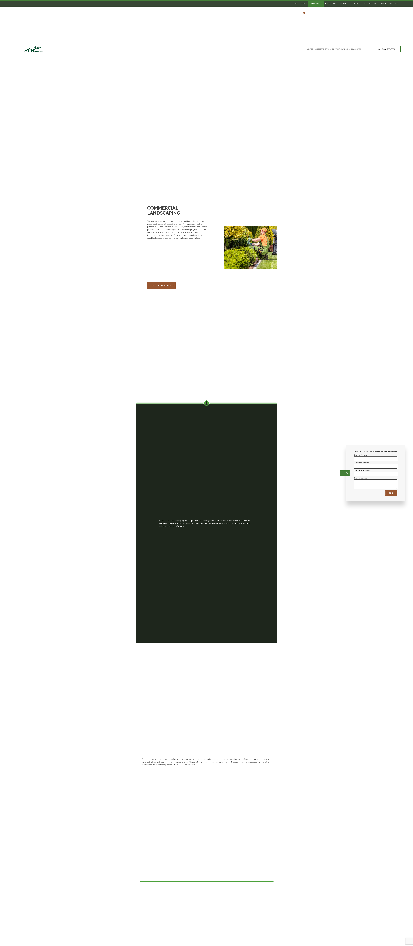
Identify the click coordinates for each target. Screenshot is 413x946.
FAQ (364, 4)
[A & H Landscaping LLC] (34, 49)
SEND (391, 493)
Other (355, 4)
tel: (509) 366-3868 (386, 49)
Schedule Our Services (161, 285)
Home (295, 4)
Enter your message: (360, 478)
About (303, 4)
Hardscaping (330, 4)
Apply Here (394, 4)
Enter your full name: (360, 455)
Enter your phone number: (362, 463)
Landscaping (315, 4)
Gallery (372, 4)
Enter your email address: (362, 470)
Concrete (345, 4)
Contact (382, 4)
